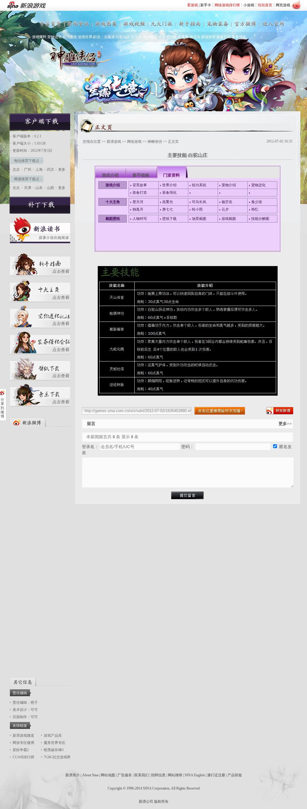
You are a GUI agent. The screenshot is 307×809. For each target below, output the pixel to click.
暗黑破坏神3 (54, 750)
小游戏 (248, 5)
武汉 (50, 169)
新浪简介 (72, 775)
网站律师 (175, 775)
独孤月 (138, 209)
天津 (27, 188)
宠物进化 (54, 37)
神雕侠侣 (155, 141)
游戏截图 (229, 219)
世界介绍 (169, 185)
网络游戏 (134, 141)
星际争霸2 (21, 750)
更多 (61, 169)
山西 (50, 188)
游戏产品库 (53, 735)
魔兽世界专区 (54, 743)
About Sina (90, 775)
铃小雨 (197, 209)
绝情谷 (171, 37)
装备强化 (239, 37)
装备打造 (223, 37)
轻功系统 (70, 37)
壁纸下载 (169, 219)
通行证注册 (216, 775)
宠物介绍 (229, 185)
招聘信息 (158, 775)
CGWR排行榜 (23, 757)
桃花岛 (194, 37)
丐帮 (161, 37)
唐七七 (167, 209)
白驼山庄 (123, 37)
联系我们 (141, 775)
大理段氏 (150, 37)
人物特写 (140, 219)
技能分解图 (260, 219)
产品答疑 (235, 775)
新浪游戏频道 (23, 735)
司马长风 (199, 202)
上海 (39, 169)
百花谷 (136, 37)
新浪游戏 (114, 141)
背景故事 (140, 185)
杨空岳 (227, 202)
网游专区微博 (23, 743)
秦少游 (256, 202)
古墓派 (109, 37)
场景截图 (199, 219)
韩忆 (254, 209)
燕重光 (167, 202)
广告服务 (125, 775)
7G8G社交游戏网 (57, 757)
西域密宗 (208, 37)
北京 (16, 169)
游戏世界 (85, 37)
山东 (39, 188)
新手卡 (205, 5)
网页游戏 (283, 5)
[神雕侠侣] (41, 129)
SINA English (195, 775)
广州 (27, 169)
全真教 (183, 37)
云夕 (225, 209)
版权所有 (161, 801)
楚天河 (138, 202)
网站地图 (108, 775)
